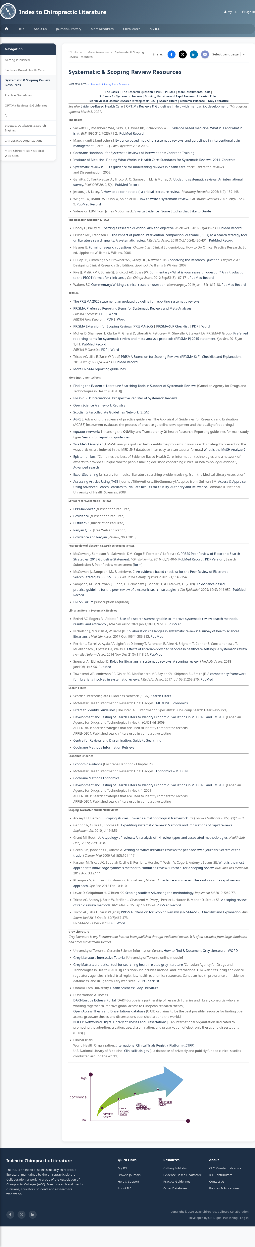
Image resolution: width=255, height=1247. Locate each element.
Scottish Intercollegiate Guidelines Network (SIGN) (111, 412)
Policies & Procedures (224, 1188)
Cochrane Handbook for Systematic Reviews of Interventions (119, 153)
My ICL (155, 29)
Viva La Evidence (147, 211)
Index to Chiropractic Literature (62, 12)
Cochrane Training (180, 153)
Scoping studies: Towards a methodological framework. (147, 818)
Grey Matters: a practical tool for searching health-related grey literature (128, 964)
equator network (86, 431)
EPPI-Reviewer (84, 509)
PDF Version (214, 559)
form (137, 564)
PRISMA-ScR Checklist (172, 326)
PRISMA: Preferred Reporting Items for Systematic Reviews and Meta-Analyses (132, 308)
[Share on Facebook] (172, 54)
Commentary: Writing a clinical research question (128, 284)
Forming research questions (110, 247)
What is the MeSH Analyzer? (224, 449)
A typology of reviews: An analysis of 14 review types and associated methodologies (165, 837)
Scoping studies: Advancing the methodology (159, 893)
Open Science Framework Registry (99, 405)
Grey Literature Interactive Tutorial (99, 957)
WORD (233, 950)
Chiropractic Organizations (23, 140)
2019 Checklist (148, 981)
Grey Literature (218, 101)
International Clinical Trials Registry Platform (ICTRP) (155, 1045)
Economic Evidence (192, 101)
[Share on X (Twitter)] (183, 54)
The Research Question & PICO (142, 92)
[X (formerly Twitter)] (22, 1215)
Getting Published (17, 60)
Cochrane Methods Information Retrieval (104, 747)
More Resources (102, 29)
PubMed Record (131, 133)
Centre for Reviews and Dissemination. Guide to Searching (117, 740)
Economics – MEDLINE (172, 771)
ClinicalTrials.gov (136, 1051)
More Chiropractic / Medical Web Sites (24, 153)
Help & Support (128, 1181)
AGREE (78, 419)
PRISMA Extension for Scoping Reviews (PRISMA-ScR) (113, 326)
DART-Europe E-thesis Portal (94, 1000)
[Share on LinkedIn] (194, 54)
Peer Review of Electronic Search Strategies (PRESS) (122, 101)
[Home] (6, 29)
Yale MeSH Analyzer (88, 444)
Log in (244, 1218)
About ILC (124, 1188)
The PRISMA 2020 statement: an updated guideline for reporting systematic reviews (136, 301)
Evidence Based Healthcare (182, 1175)
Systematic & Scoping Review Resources (27, 82)
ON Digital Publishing (223, 1218)
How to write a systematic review (163, 199)
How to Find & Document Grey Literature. (195, 950)
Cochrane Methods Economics (96, 778)
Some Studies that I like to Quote (186, 211)
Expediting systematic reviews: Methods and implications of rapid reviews (176, 825)
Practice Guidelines (18, 95)
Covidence (81, 516)
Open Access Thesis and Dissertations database (109, 1011)
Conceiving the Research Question (194, 260)
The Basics (112, 92)
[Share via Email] (205, 54)
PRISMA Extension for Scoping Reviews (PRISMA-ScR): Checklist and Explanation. (181, 356)
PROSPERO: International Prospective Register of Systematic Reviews (125, 398)
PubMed (175, 624)
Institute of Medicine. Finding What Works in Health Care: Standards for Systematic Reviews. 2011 (146, 160)
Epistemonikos (84, 456)
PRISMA (170, 92)
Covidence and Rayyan (90, 537)
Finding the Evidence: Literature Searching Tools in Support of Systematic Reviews (134, 386)
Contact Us (216, 1181)
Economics (180, 703)
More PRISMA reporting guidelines (99, 369)
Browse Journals (129, 1175)
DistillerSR (81, 523)
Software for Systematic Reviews (120, 96)
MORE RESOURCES (77, 84)
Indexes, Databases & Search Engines (25, 127)
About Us (40, 29)
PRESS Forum (83, 602)
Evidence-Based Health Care (102, 106)
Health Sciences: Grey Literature (134, 988)
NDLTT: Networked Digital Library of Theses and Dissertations (120, 1022)
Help (21, 29)
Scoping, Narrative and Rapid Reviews (170, 96)
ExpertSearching (85, 474)
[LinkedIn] (33, 1215)
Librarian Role (206, 96)
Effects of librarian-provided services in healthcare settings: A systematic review (187, 649)
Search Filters (168, 101)
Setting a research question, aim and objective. (139, 228)
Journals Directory (68, 29)
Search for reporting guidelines (106, 437)
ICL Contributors (220, 1175)
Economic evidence (87, 764)
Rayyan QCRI (82, 530)
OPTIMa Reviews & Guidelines (26, 105)
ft (6, 115)
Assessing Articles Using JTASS (96, 481)
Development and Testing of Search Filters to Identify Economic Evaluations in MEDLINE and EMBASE (149, 717)
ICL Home (75, 52)
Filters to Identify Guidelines (94, 710)
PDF (102, 314)
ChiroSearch (131, 29)
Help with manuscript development (201, 106)
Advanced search (86, 467)
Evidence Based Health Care (25, 70)
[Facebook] (10, 1215)
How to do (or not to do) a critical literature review (141, 191)
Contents (229, 160)
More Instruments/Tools (194, 92)
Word (113, 314)
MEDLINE (164, 703)
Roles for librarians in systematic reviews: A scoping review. (154, 661)
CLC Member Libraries (225, 1168)
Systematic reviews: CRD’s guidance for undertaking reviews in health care (129, 167)
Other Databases (175, 1188)
